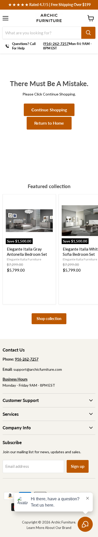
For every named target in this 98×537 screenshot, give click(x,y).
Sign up (77, 466)
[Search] (88, 33)
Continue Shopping (49, 109)
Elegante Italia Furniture (24, 259)
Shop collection (49, 318)
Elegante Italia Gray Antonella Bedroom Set (27, 252)
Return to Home (49, 122)
